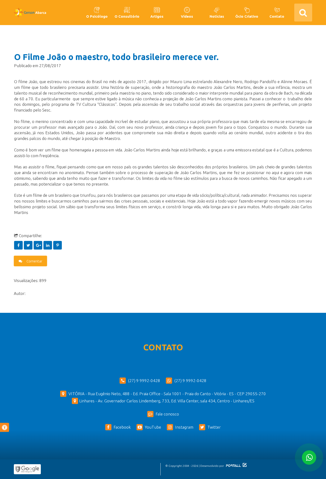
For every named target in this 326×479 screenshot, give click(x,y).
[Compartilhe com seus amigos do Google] (38, 245)
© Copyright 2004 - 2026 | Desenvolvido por (195, 465)
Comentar (34, 261)
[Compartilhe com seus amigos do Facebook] (19, 245)
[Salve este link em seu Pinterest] (57, 245)
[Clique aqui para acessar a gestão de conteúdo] (244, 465)
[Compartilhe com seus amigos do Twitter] (29, 245)
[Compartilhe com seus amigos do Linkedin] (48, 245)
